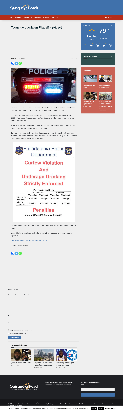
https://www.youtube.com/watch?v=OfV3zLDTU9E (29, 240)
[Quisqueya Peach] (24, 7)
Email (10, 323)
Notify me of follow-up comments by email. (21, 330)
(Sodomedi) (43, 402)
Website (47, 323)
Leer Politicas (109, 408)
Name (10, 316)
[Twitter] (16, 63)
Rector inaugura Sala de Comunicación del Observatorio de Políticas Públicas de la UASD (105, 105)
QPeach (14, 58)
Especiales (46, 17)
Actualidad (18, 17)
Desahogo (27, 17)
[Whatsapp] (20, 63)
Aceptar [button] (94, 408)
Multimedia (37, 17)
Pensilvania (55, 17)
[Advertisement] (44, 44)
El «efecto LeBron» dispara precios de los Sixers (90, 103)
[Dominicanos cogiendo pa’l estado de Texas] (90, 78)
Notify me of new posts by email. (18, 333)
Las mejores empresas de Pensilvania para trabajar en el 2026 (105, 85)
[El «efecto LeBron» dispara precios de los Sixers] (21, 355)
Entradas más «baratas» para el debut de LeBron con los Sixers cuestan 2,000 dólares (65, 364)
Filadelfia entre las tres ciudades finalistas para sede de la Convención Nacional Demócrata (43, 364)
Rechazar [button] (101, 408)
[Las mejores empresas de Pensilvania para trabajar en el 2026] (105, 78)
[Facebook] (12, 63)
